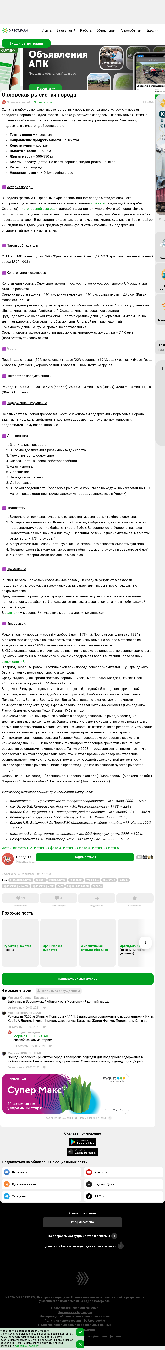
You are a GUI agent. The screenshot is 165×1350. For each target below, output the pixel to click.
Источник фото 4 (76, 848)
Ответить (15, 1008)
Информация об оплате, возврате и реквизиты (75, 1316)
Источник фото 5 (105, 848)
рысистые (109, 880)
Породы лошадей (26, 1032)
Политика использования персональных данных (74, 1325)
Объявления (106, 30)
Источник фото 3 (47, 848)
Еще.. (150, 30)
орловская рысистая (15, 886)
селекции (12, 613)
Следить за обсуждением (60, 991)
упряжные (92, 880)
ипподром (76, 880)
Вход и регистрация (26, 43)
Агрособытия (131, 30)
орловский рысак (43, 886)
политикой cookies (26, 1345)
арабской (98, 203)
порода (97, 886)
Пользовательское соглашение (74, 1308)
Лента (47, 30)
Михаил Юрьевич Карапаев (28, 998)
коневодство (57, 880)
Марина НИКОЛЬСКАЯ (24, 1013)
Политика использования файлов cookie (74, 1320)
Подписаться (42, 102)
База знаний (65, 30)
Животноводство (21, 880)
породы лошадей (78, 886)
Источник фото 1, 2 (17, 848)
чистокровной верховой (38, 209)
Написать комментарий (78, 979)
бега (60, 886)
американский (13, 661)
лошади (40, 880)
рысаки (123, 880)
